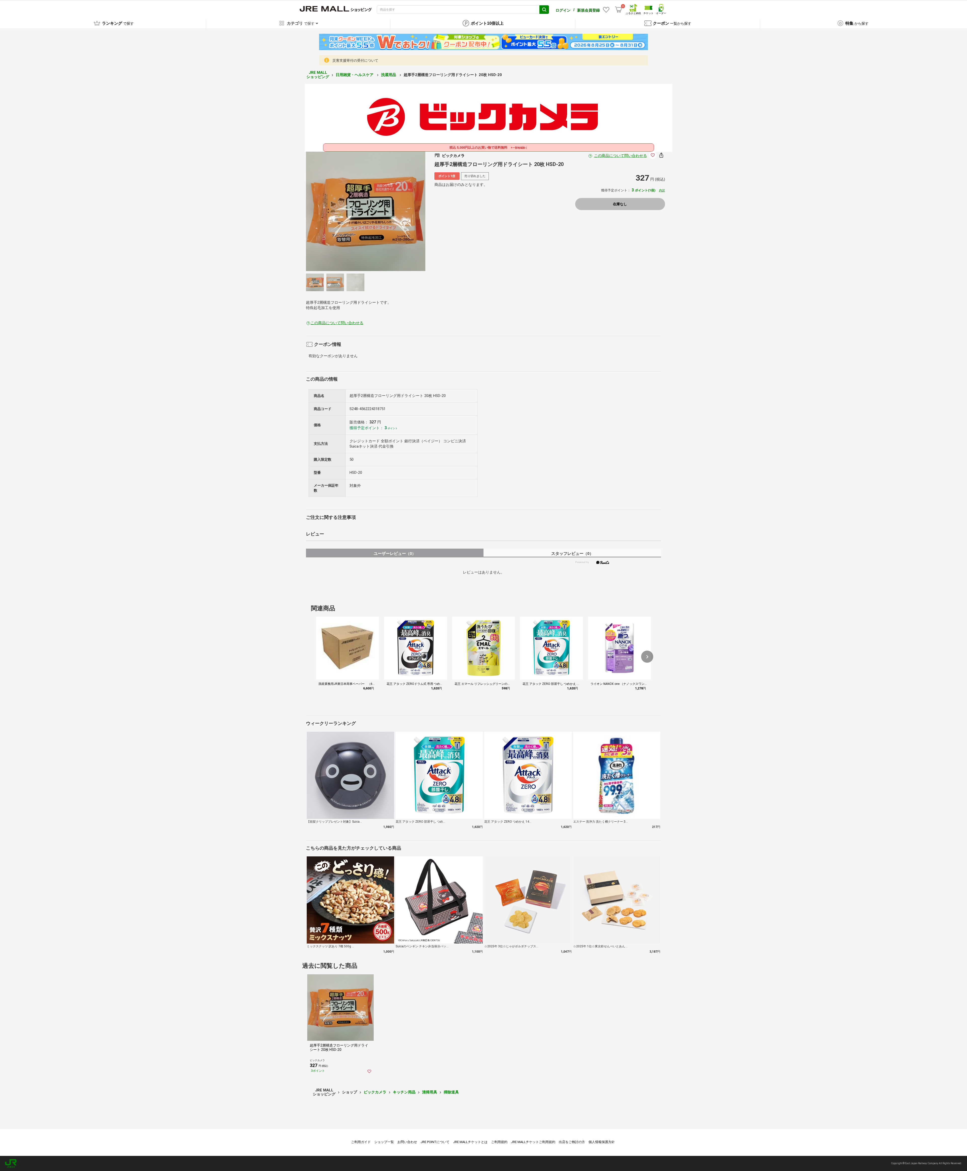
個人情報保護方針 (602, 1142)
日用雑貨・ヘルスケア (355, 75)
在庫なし (620, 204)
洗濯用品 (389, 75)
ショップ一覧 (384, 1142)
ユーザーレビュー (395, 553)
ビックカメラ (375, 1092)
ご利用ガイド (361, 1142)
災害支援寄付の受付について (355, 60)
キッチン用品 (404, 1092)
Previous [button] (360, 211)
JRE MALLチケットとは (470, 1142)
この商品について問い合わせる (620, 155)
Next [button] (370, 211)
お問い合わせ (407, 1142)
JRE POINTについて (435, 1142)
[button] (647, 656)
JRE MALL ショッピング (317, 74)
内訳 (662, 190)
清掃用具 (429, 1092)
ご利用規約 (499, 1142)
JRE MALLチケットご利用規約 (533, 1142)
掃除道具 (451, 1092)
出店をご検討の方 (572, 1142)
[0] (618, 9)
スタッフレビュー (572, 553)
